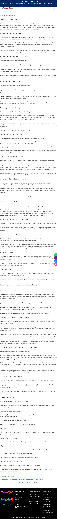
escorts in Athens (45, 469)
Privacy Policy (46, 494)
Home (1, 15)
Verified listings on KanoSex (32, 482)
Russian (37, 503)
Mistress (37, 498)
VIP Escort (17, 504)
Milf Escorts (38, 496)
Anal (30, 494)
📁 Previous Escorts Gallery (20, 507)
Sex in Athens (18, 497)
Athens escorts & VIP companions (9, 479)
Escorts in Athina (39, 479)
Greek (36, 494)
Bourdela (17, 499)
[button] (54, 8)
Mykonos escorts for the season (26, 479)
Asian (30, 496)
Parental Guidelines (48, 512)
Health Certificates (48, 504)
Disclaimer (46, 510)
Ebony (30, 503)
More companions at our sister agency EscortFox (13, 482)
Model (36, 499)
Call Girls (17, 494)
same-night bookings (13, 471)
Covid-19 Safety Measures (47, 507)
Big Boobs (31, 498)
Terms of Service (47, 497)
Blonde (31, 499)
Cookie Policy (46, 499)
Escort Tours (18, 501)
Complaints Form (47, 501)
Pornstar (37, 501)
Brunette (31, 501)
